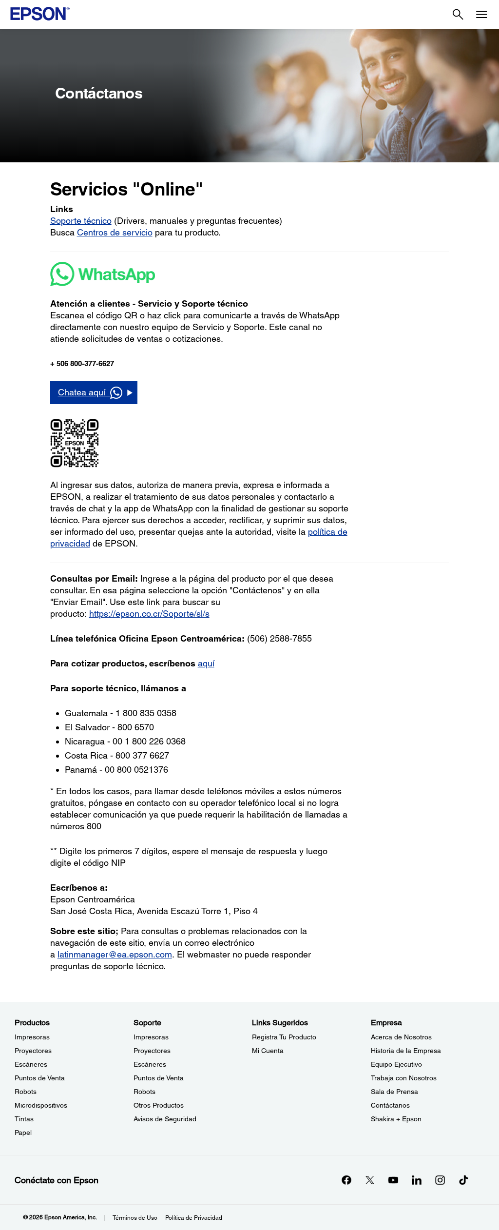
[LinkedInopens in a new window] (416, 1180)
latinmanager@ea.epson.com (115, 954)
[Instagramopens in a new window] (440, 1180)
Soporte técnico (81, 220)
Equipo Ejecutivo (396, 1064)
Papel (23, 1132)
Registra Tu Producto (284, 1037)
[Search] (458, 14)
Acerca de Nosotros (401, 1037)
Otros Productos (159, 1105)
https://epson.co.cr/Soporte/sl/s (149, 613)
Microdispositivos (41, 1105)
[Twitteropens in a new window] (370, 1180)
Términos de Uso (135, 1217)
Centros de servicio (115, 232)
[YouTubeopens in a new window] (393, 1180)
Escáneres (31, 1064)
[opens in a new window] (463, 1180)
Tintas (24, 1119)
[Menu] (481, 14)
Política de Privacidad (193, 1217)
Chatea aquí (84, 392)
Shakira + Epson (396, 1119)
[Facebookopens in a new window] (346, 1180)
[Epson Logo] (40, 13)
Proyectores (33, 1050)
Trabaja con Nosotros (404, 1078)
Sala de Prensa (394, 1091)
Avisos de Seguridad (165, 1119)
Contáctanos (390, 1105)
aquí (206, 663)
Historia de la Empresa (406, 1050)
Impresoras (32, 1037)
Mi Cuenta (268, 1050)
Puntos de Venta (40, 1078)
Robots (26, 1091)
